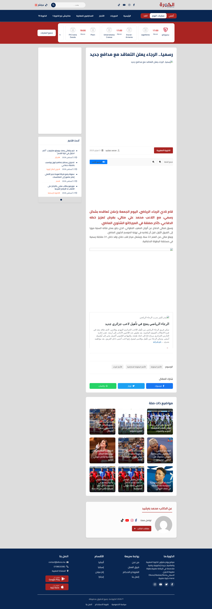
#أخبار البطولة (156, 367)
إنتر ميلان (99, 572)
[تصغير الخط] (160, 162)
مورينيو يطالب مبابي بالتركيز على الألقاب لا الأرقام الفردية (61, 187)
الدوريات (114, 16)
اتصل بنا (89, 604)
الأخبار (101, 16)
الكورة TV (42, 16)
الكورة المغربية (163, 150)
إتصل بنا (135, 577)
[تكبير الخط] (153, 162)
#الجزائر (57, 157)
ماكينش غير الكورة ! (61, 16)
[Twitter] (166, 584)
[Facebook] (134, 5)
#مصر (58, 181)
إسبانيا (101, 567)
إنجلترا (101, 577)
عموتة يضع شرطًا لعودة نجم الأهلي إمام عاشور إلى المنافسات (60, 175)
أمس (171, 16)
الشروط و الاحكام (131, 572)
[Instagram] (129, 5)
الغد (145, 16)
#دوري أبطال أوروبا (53, 169)
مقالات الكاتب (143, 528)
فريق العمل (133, 567)
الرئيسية (127, 16)
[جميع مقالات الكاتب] (163, 524)
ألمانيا (101, 562)
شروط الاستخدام (102, 604)
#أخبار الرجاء (117, 367)
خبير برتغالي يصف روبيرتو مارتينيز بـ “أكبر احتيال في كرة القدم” (59, 152)
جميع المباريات (47, 33)
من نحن (135, 562)
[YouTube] (124, 5)
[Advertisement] (131, 189)
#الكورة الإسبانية (54, 193)
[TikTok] (119, 5)
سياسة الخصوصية (119, 604)
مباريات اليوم (158, 16)
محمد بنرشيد (111, 150)
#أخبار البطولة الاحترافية (136, 367)
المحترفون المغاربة (84, 16)
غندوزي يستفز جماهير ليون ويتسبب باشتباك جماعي (60, 163)
